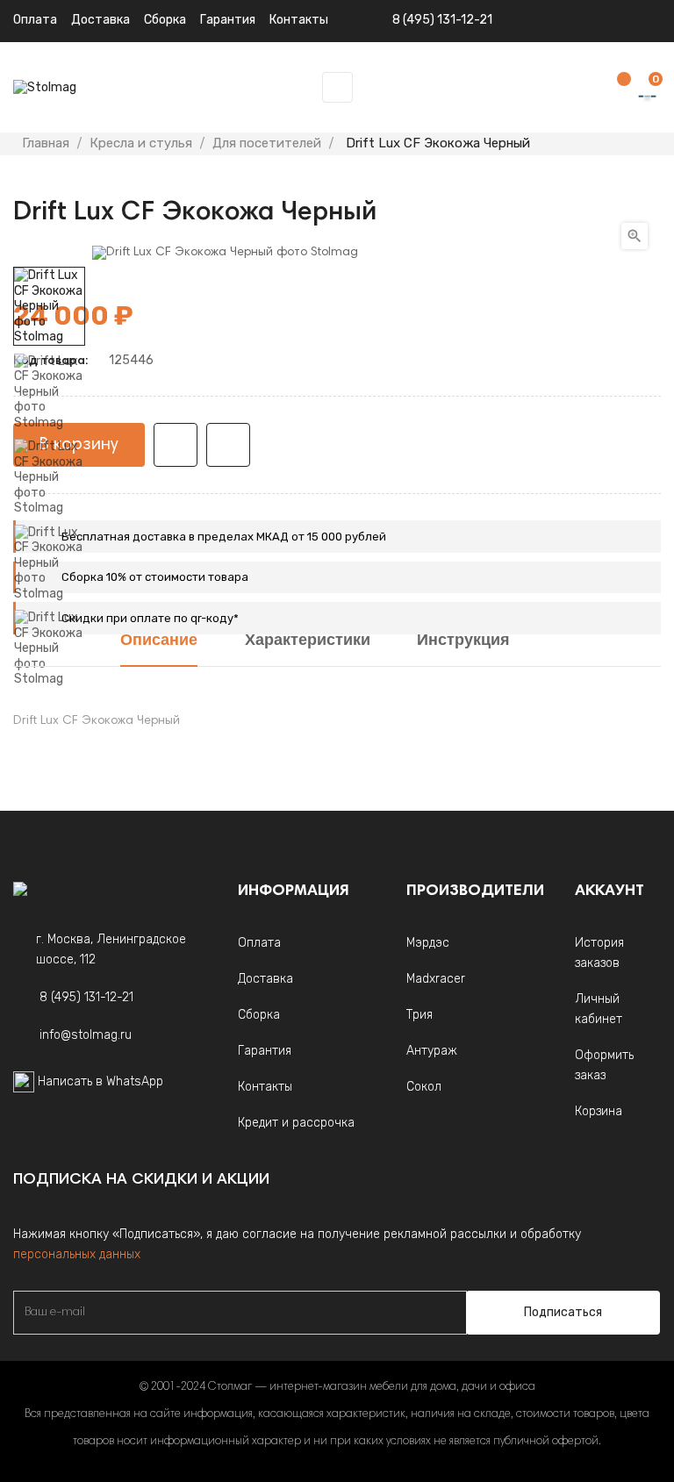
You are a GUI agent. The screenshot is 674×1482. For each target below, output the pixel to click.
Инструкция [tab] (463, 641)
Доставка (100, 19)
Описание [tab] (158, 641)
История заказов (599, 952)
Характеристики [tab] (307, 641)
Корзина (598, 1111)
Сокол (423, 1086)
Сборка (165, 19)
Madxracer (435, 978)
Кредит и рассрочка (296, 1122)
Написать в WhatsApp (100, 1081)
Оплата (35, 19)
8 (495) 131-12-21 (442, 19)
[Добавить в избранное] (175, 445)
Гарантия (264, 1050)
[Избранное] (615, 88)
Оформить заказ (604, 1065)
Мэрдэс (427, 942)
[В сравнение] (228, 445)
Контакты (265, 1086)
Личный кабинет (598, 1009)
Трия (419, 1014)
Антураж (431, 1050)
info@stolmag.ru (85, 1034)
